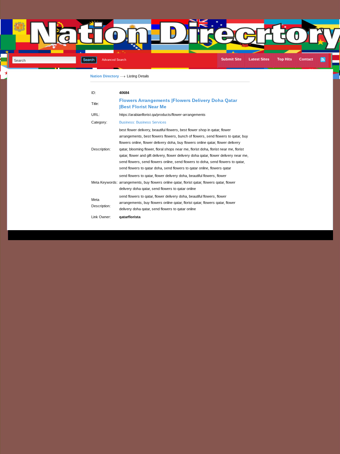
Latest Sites (259, 59)
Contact (306, 59)
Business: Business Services (142, 122)
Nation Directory (104, 76)
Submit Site (231, 59)
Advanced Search (114, 59)
